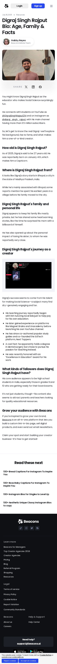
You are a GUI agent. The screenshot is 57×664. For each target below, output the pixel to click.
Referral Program (12, 568)
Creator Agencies (12, 555)
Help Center (34, 622)
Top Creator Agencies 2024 (17, 551)
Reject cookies (10, 661)
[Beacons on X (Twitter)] (31, 528)
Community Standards (14, 609)
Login (19, 5)
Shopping (8, 572)
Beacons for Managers (14, 547)
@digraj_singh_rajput (14, 119)
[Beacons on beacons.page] (37, 528)
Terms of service (11, 589)
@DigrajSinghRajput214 (14, 115)
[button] (51, 6)
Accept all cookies (28, 661)
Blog (6, 564)
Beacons (6, 419)
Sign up (38, 5)
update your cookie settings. (13, 657)
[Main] (5, 6)
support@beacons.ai (29, 643)
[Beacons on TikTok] (20, 528)
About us (8, 622)
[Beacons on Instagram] (25, 528)
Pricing (7, 559)
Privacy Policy (10, 594)
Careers (7, 626)
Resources (9, 576)
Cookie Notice (10, 599)
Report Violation (11, 604)
